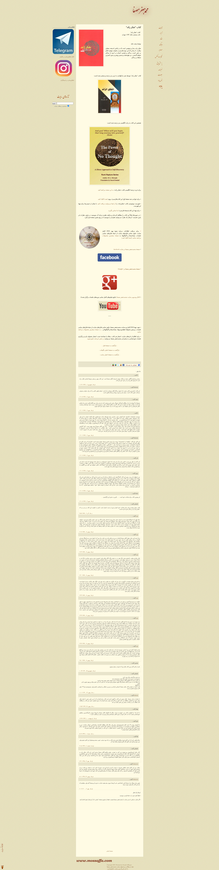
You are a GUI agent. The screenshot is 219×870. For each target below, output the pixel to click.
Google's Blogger (127, 865)
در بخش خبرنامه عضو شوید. (95, 339)
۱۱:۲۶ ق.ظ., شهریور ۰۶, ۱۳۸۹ (87, 384)
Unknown (135, 764)
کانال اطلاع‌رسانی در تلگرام (67, 56)
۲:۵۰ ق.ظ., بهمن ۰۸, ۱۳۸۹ (86, 660)
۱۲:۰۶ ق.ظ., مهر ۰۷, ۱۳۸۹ (86, 410)
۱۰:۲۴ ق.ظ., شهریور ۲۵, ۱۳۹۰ (87, 671)
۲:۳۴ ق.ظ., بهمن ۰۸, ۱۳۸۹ (86, 595)
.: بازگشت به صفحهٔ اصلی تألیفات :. (109, 350)
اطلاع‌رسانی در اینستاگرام (67, 80)
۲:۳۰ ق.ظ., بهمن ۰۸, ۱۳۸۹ (86, 575)
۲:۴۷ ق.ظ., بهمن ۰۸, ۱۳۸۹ (86, 643)
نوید (137, 516)
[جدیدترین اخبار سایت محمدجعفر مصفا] (63, 99)
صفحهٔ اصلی (109, 851)
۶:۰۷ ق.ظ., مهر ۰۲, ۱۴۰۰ (86, 788)
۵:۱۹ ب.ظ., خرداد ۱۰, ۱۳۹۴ (86, 733)
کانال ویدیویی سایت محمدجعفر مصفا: (128, 297)
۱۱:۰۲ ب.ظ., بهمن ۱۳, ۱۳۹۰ (86, 692)
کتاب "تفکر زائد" (133, 27)
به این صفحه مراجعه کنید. (105, 190)
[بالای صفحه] (2, 867)
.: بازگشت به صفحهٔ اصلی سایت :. (109, 355)
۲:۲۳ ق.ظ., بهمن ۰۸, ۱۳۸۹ (86, 552)
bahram (136, 695)
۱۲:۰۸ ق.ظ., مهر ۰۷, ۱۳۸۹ (86, 501)
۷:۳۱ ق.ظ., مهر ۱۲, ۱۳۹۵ (86, 761)
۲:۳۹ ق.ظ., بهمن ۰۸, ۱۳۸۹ (86, 615)
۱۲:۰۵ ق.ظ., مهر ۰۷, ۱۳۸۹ (86, 396)
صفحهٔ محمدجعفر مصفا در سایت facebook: (126, 249)
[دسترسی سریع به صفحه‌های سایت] (2, 848)
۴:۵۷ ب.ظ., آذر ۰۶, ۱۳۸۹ (85, 513)
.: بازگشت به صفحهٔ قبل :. (109, 345)
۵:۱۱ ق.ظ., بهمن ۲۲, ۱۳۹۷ (86, 776)
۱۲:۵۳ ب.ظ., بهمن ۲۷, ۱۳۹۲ (86, 706)
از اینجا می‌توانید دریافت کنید (107, 204)
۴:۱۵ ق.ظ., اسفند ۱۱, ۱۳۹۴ (86, 745)
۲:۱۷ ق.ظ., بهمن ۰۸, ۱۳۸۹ (86, 531)
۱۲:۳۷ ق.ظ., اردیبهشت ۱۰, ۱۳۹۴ (88, 718)
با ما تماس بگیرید (113, 210)
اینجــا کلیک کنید (103, 199)
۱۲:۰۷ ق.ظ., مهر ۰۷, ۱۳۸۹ (86, 455)
